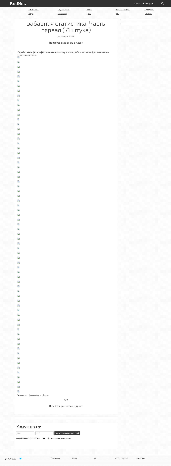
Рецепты (148, 13)
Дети (89, 13)
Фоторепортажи (123, 9)
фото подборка (35, 395)
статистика (23, 395)
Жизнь (89, 9)
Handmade (62, 13)
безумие (46, 395)
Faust (64, 36)
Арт (117, 13)
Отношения (33, 9)
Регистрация (149, 4)
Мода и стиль (63, 9)
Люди (31, 13)
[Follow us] (20, 458)
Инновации (141, 458)
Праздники (149, 9)
